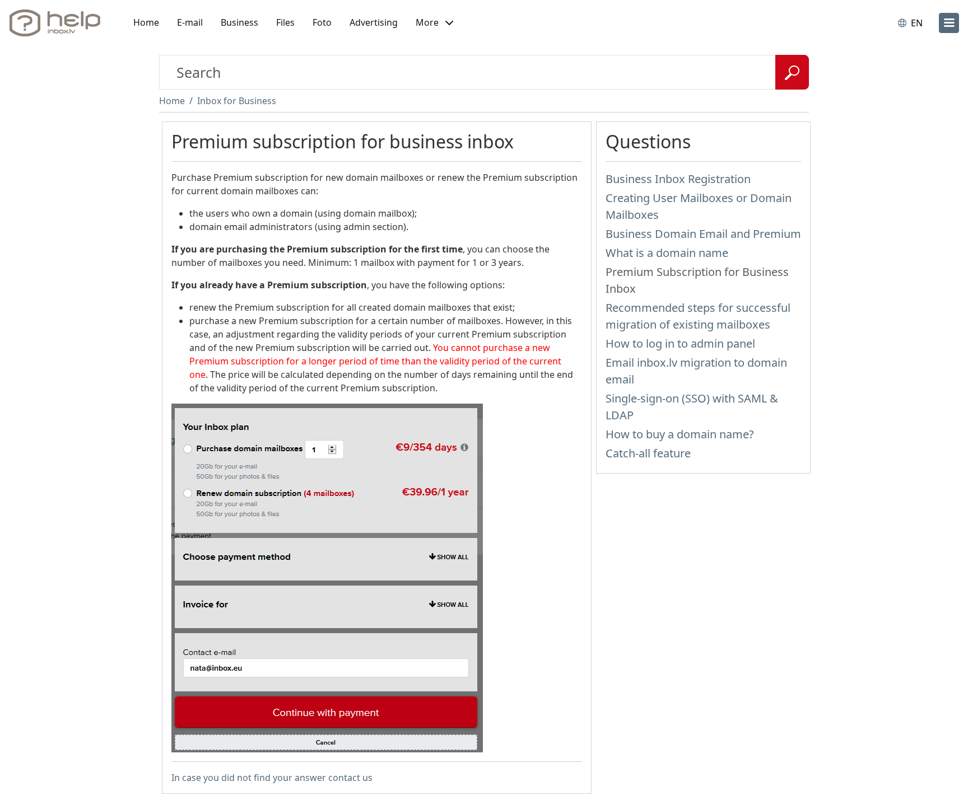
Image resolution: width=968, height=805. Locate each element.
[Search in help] (792, 72)
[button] (434, 22)
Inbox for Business (236, 101)
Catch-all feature (648, 453)
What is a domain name (667, 252)
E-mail (190, 22)
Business (239, 22)
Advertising (374, 22)
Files (285, 22)
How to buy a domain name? (680, 434)
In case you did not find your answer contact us (272, 777)
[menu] (949, 23)
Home (146, 22)
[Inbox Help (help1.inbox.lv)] (59, 23)
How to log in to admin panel (680, 343)
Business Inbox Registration (678, 178)
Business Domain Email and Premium (703, 233)
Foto (322, 22)
